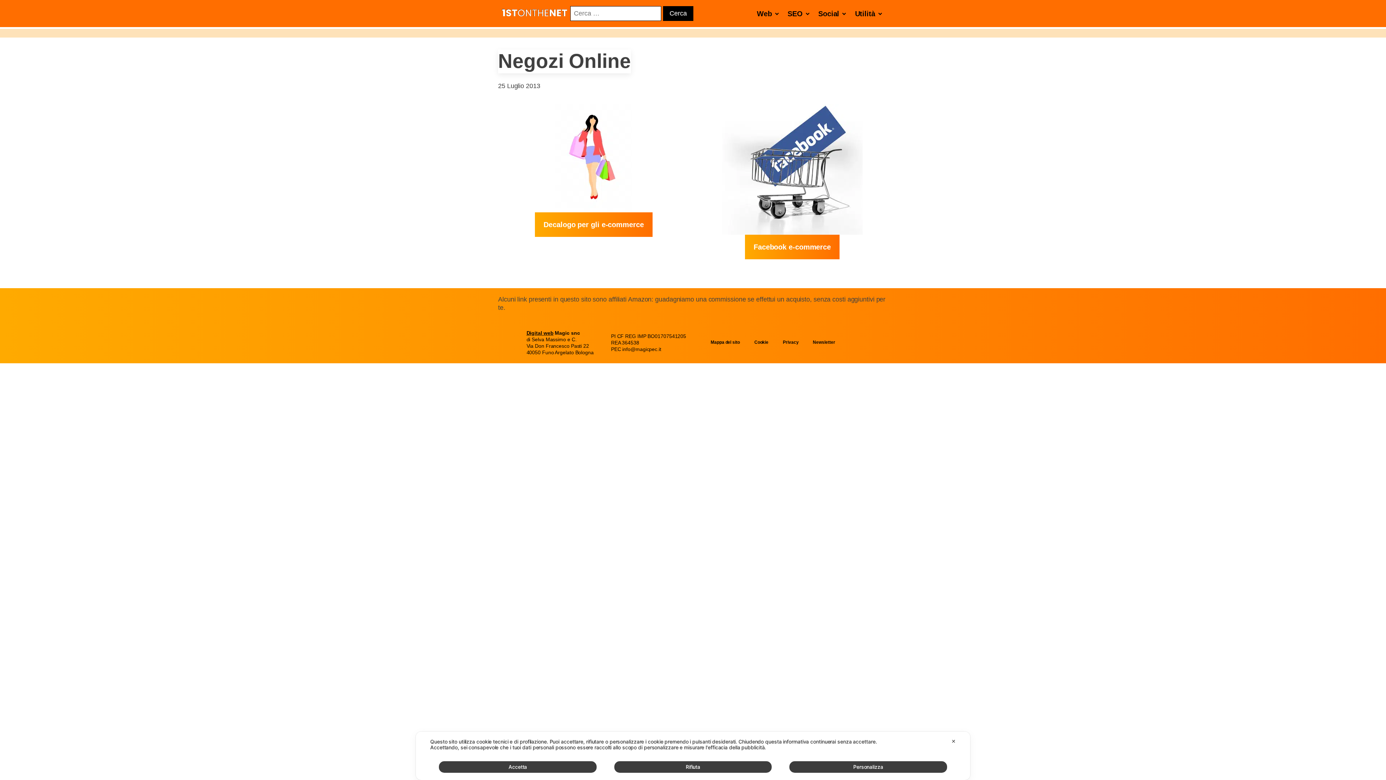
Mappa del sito (725, 342)
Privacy (790, 342)
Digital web (540, 333)
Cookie (761, 342)
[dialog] (693, 756)
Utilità (865, 14)
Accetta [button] (518, 767)
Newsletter (824, 342)
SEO (795, 14)
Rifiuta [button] (693, 767)
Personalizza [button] (868, 767)
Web (764, 14)
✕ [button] (953, 741)
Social (828, 14)
